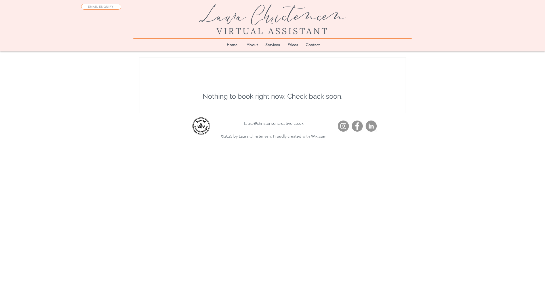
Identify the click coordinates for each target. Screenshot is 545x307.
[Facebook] (357, 126)
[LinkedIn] (371, 126)
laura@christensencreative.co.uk (273, 123)
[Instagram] (343, 126)
